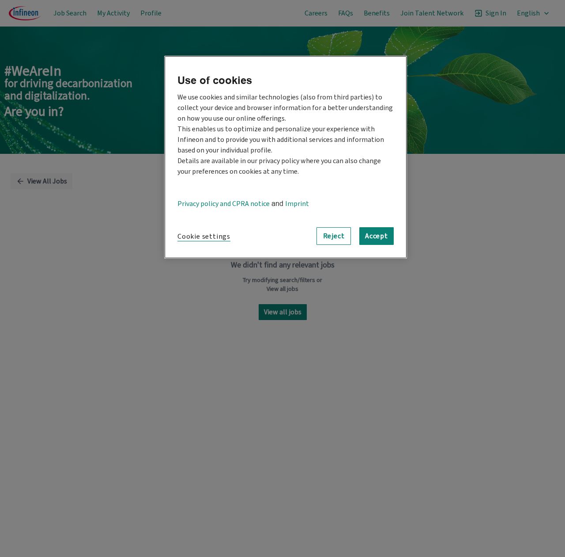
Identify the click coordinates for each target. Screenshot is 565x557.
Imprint (297, 204)
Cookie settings (203, 236)
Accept (376, 236)
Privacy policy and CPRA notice (223, 204)
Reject (334, 236)
